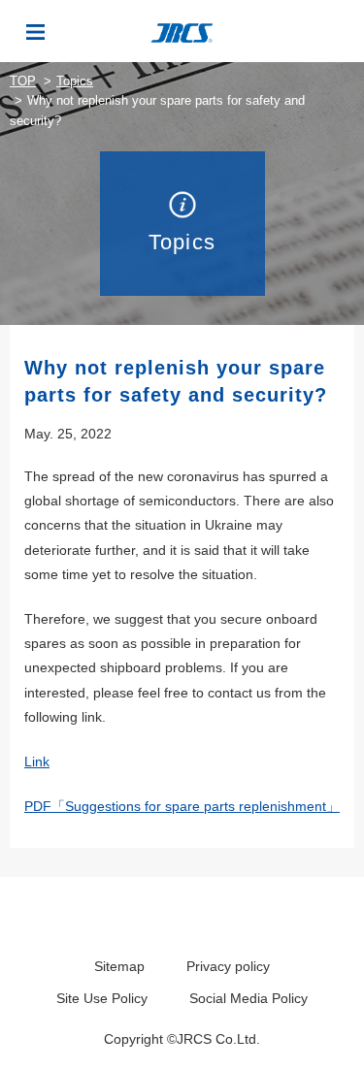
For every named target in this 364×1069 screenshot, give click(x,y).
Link (37, 761)
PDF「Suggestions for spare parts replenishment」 (182, 806)
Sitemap (119, 966)
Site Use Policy (102, 998)
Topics (74, 81)
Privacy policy (228, 966)
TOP (23, 81)
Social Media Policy (248, 998)
